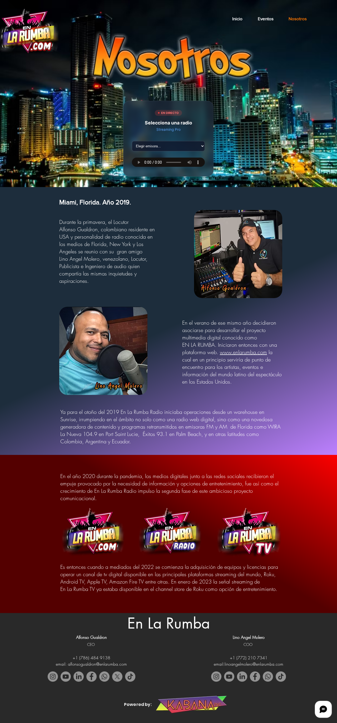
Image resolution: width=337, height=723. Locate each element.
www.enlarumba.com (243, 352)
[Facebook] (91, 676)
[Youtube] (229, 676)
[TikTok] (281, 676)
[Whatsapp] (104, 676)
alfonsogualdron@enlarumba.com (97, 664)
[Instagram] (53, 676)
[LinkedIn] (78, 676)
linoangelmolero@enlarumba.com (254, 664)
